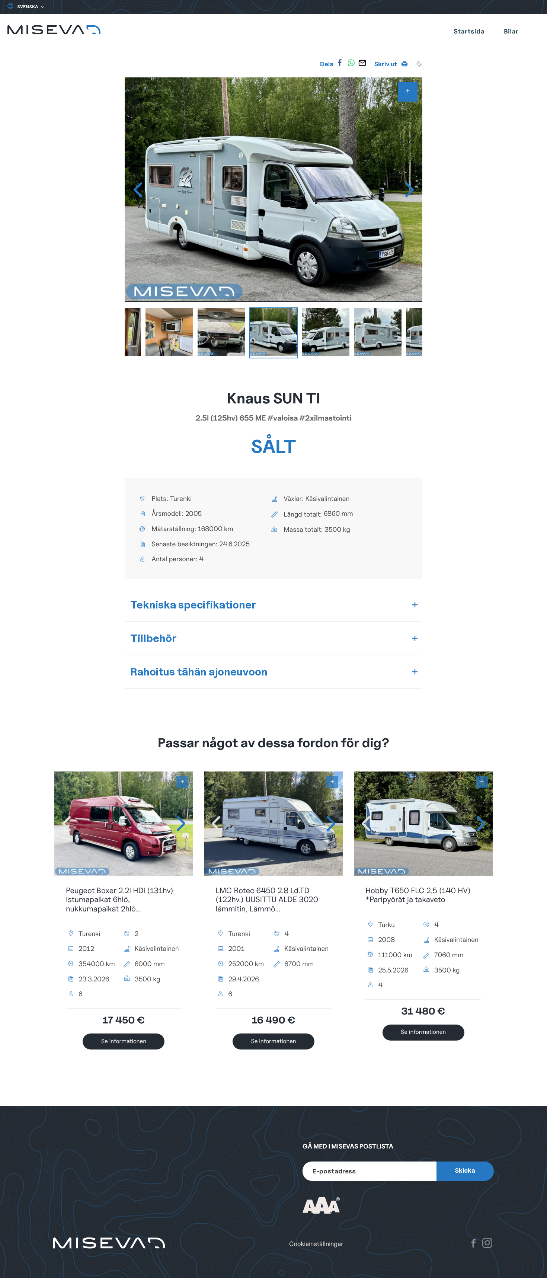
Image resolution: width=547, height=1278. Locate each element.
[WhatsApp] (351, 63)
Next (409, 190)
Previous (138, 190)
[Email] (362, 63)
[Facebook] (340, 63)
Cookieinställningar (316, 1243)
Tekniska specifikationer (193, 604)
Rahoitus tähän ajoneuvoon (199, 671)
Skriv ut (386, 64)
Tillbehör (153, 638)
